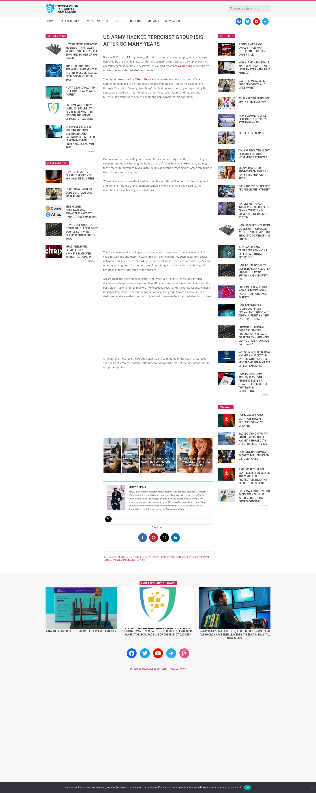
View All (92, 151)
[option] (121, 455)
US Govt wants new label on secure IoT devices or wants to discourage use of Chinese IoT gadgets (79, 112)
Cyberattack (167, 557)
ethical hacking (182, 66)
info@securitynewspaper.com (148, 668)
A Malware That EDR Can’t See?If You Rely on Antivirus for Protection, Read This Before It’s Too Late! (254, 476)
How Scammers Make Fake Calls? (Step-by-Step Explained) (252, 119)
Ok (247, 787)
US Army (130, 57)
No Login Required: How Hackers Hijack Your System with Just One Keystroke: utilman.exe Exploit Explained (254, 359)
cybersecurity (183, 557)
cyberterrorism (200, 557)
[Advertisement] (158, 129)
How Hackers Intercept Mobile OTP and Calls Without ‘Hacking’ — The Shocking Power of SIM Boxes (82, 51)
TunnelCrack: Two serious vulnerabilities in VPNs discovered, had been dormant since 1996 (82, 73)
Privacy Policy (178, 668)
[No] (311, 787)
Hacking (126, 559)
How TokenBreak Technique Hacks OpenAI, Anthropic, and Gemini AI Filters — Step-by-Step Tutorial (254, 312)
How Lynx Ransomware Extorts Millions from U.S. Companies (253, 455)
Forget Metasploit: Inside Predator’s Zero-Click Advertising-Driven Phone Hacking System (254, 210)
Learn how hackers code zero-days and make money (79, 192)
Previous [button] (100, 455)
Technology (140, 557)
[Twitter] (108, 519)
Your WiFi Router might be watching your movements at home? (254, 154)
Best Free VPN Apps (251, 133)
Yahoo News (143, 79)
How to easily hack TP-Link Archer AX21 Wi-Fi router (81, 91)
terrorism (190, 163)
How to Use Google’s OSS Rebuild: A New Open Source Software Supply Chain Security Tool (82, 232)
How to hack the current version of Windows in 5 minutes (80, 175)
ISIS (134, 559)
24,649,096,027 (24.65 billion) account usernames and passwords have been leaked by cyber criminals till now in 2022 (80, 137)
